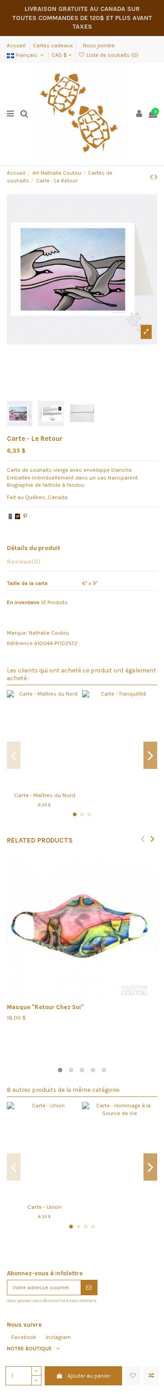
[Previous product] (152, 177)
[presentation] (142, 838)
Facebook (23, 1337)
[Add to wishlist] (132, 1375)
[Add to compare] (151, 1375)
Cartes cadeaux (53, 45)
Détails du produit (33, 547)
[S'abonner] (89, 1287)
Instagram (58, 1337)
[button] (60, 1070)
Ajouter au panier (88, 1376)
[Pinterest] (25, 516)
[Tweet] (17, 516)
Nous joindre (99, 45)
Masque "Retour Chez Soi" (45, 1007)
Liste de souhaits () (111, 55)
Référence (20, 643)
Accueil (17, 45)
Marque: (17, 633)
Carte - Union (44, 1206)
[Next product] (155, 177)
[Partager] (10, 516)
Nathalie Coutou (49, 633)
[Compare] (44, 784)
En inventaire (23, 602)
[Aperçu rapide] (55, 784)
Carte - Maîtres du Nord (44, 795)
